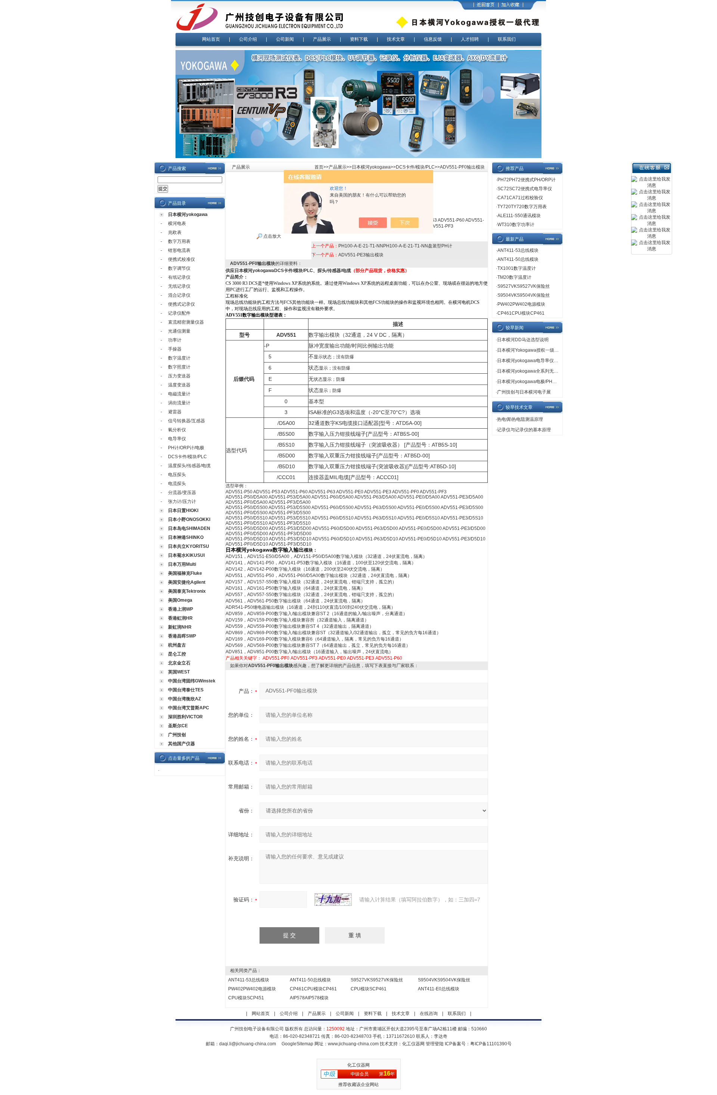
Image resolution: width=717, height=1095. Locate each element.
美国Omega (180, 600)
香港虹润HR (180, 618)
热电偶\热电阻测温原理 (520, 419)
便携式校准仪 (181, 259)
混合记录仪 (179, 295)
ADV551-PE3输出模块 (361, 254)
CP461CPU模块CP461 (313, 988)
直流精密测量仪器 (186, 322)
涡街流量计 (179, 402)
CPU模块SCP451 (246, 997)
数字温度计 (179, 358)
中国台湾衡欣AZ (184, 698)
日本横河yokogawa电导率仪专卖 (530, 360)
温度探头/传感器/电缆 (189, 465)
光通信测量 (179, 331)
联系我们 (507, 39)
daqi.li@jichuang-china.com (247, 1043)
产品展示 (322, 39)
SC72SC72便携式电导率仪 (524, 188)
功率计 (174, 340)
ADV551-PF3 (304, 658)
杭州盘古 (177, 645)
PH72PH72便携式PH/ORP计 (526, 179)
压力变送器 (179, 376)
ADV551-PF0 (276, 658)
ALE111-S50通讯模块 (519, 215)
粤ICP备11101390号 (491, 1043)
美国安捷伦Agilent (186, 582)
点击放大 (271, 236)
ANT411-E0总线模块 (438, 988)
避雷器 (174, 411)
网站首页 (211, 39)
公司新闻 (285, 39)
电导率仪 (177, 438)
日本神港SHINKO (186, 537)
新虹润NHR (180, 627)
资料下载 (359, 39)
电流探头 (177, 483)
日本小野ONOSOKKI (189, 519)
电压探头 (177, 474)
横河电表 (177, 223)
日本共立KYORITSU (188, 546)
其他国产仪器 (181, 743)
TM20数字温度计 (514, 277)
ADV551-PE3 (360, 658)
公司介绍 (248, 39)
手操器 (174, 349)
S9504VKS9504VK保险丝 (444, 980)
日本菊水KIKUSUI (186, 555)
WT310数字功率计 (515, 224)
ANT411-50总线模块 (310, 980)
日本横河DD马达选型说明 (523, 339)
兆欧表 (174, 232)
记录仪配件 (179, 313)
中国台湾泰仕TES (186, 690)
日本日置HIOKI (183, 510)
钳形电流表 (179, 250)
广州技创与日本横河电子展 (524, 392)
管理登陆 (435, 1043)
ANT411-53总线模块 (248, 980)
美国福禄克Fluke (185, 573)
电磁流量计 (179, 394)
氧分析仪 (177, 429)
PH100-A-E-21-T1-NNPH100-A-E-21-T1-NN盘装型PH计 (395, 246)
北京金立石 (179, 663)
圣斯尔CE (178, 725)
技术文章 (396, 39)
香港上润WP (180, 609)
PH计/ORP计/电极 (186, 447)
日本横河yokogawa (188, 214)
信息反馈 (433, 39)
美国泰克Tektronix (187, 591)
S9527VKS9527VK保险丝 (377, 980)
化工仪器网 (413, 1043)
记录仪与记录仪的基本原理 (524, 429)
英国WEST (179, 672)
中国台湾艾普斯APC (188, 707)
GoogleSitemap (297, 1043)
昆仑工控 (177, 654)
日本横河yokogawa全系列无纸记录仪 (534, 371)
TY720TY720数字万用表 (522, 206)
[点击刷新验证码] (333, 899)
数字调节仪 (179, 268)
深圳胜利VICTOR (185, 716)
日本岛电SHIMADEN (189, 528)
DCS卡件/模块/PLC (187, 456)
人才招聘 (470, 39)
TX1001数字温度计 (516, 268)
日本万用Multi (182, 564)
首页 (318, 167)
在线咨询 (429, 1013)
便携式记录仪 (181, 304)
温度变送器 (179, 385)
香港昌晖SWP (182, 636)
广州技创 (177, 734)
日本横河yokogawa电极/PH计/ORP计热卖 (539, 381)
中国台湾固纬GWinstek (191, 681)
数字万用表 (179, 241)
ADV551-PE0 (332, 658)
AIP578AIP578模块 (309, 997)
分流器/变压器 (182, 492)
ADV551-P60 (388, 658)
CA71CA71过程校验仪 (520, 197)
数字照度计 (179, 367)
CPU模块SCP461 (369, 988)
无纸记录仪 (179, 286)
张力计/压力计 (182, 501)
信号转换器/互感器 (186, 420)
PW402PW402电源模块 (252, 988)
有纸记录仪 (179, 277)
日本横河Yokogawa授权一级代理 (530, 350)
